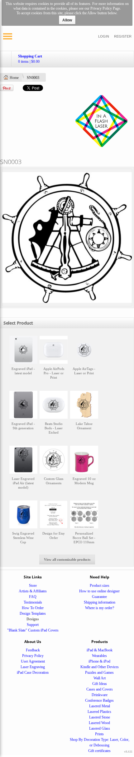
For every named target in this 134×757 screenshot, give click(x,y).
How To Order (33, 608)
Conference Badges (99, 700)
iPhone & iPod (99, 661)
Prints (99, 734)
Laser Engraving (33, 667)
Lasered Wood (99, 723)
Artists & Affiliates (33, 591)
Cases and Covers (99, 689)
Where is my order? (99, 608)
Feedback (33, 650)
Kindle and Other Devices (99, 667)
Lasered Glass (99, 728)
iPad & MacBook (99, 650)
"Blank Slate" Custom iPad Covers (33, 630)
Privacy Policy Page (105, 8)
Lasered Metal (99, 706)
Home (14, 77)
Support (33, 624)
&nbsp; (23, 360)
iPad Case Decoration (33, 672)
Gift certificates (99, 751)
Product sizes (99, 585)
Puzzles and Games (99, 672)
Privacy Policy (33, 656)
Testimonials (33, 602)
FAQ (32, 597)
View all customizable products (67, 559)
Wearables (99, 656)
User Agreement (33, 661)
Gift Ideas (99, 684)
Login (103, 36)
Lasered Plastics (99, 711)
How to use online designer (99, 591)
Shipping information (99, 602)
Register (123, 36)
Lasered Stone (99, 717)
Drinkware (100, 695)
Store (33, 585)
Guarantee (99, 597)
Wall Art (99, 678)
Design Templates (33, 613)
